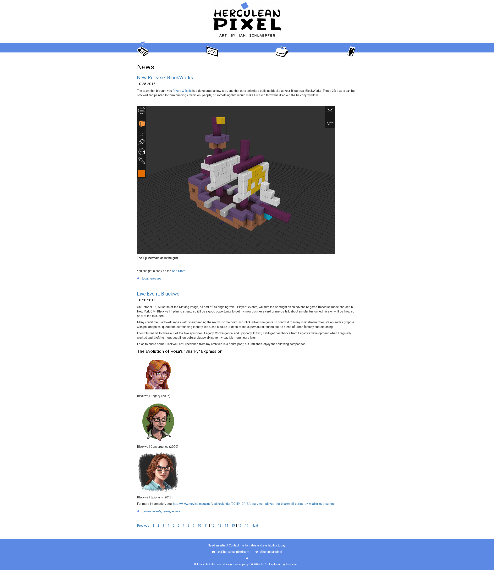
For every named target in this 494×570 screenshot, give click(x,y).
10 (199, 525)
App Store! (179, 271)
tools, (145, 278)
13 (219, 525)
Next (255, 525)
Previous (143, 525)
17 (246, 525)
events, (157, 511)
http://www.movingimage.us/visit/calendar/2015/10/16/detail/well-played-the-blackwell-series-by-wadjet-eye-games (254, 504)
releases (155, 278)
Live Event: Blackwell (159, 294)
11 (206, 525)
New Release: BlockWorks (165, 77)
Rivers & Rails (182, 91)
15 (233, 525)
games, (146, 511)
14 (226, 525)
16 (240, 525)
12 (213, 525)
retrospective (171, 511)
